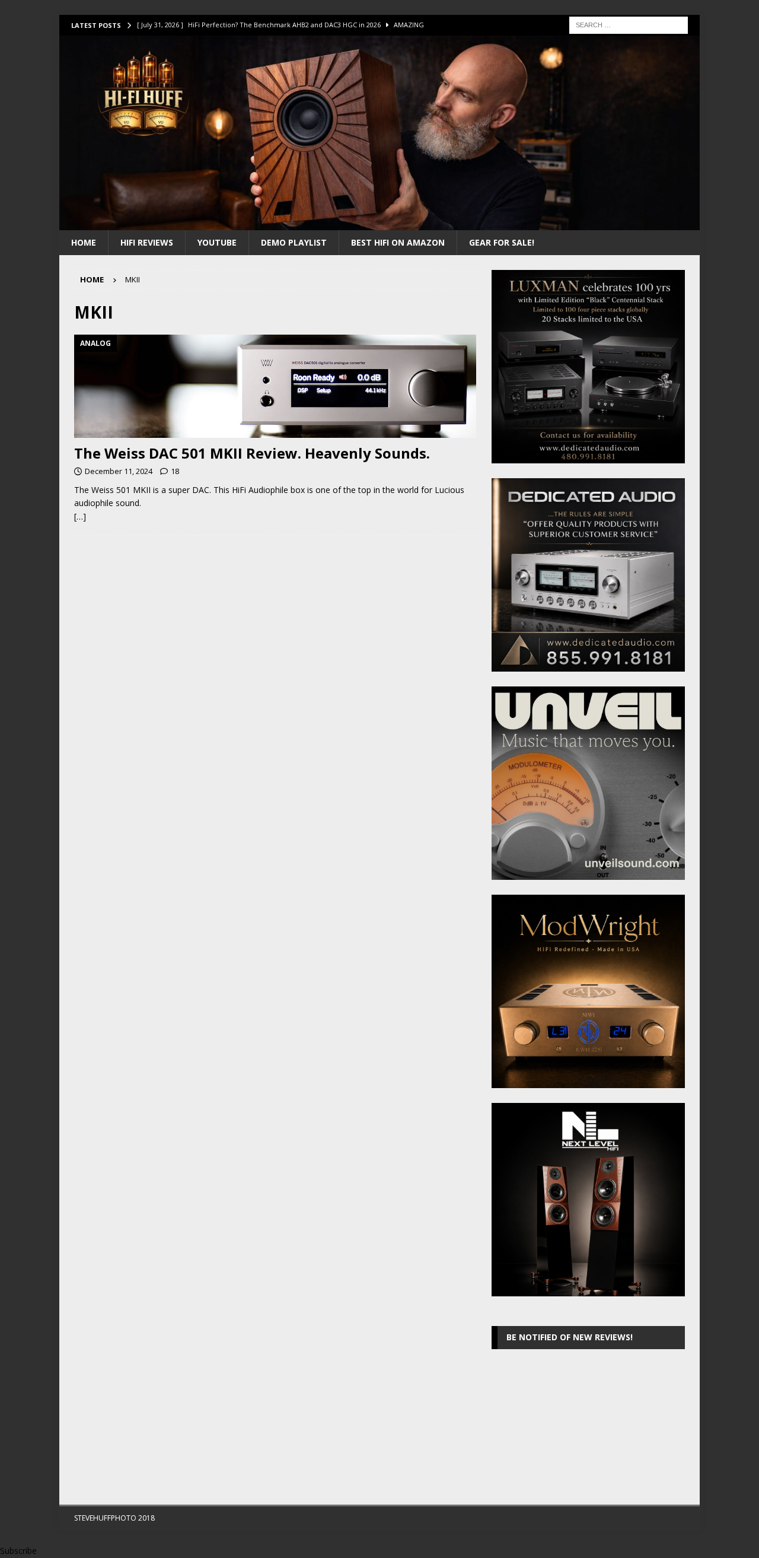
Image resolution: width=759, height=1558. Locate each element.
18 (175, 471)
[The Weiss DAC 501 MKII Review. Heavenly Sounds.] (275, 386)
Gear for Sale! (501, 242)
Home (83, 242)
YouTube (217, 242)
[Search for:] (628, 24)
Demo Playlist (294, 242)
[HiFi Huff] (379, 222)
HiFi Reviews (146, 242)
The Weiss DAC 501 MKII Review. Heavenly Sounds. (252, 453)
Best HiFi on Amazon (398, 242)
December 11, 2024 (118, 471)
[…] (80, 516)
